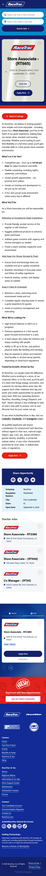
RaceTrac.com (7, 817)
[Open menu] (3, 4)
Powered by (23, 872)
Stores (4, 771)
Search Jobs (22, 28)
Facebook (16, 418)
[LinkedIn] (19, 826)
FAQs (4, 760)
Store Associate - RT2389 (20, 534)
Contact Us (6, 813)
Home (4, 741)
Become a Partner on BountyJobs (15, 846)
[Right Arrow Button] (10, 667)
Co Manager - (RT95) (17, 580)
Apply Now (21, 93)
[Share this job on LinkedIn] (26, 480)
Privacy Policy (34, 867)
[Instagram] (14, 826)
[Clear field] (40, 21)
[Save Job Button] (40, 43)
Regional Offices (8, 775)
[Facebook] (4, 826)
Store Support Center (11, 783)
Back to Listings (16, 116)
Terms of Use (33, 863)
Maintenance (7, 786)
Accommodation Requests (13, 809)
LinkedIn (6, 418)
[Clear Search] (40, 14)
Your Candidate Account (12, 805)
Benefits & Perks (9, 752)
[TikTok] (25, 826)
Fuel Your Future (9, 745)
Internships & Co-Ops (11, 779)
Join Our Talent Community (23, 699)
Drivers (5, 794)
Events (5, 749)
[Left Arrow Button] (4, 667)
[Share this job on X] (19, 480)
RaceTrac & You (8, 756)
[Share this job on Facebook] (13, 480)
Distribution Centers (10, 790)
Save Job (23, 84)
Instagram (32, 418)
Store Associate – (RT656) (21, 559)
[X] (9, 826)
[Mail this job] (33, 480)
